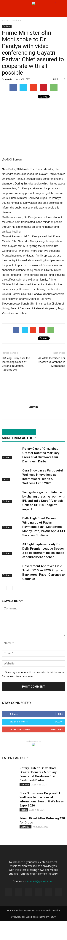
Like (60, 713)
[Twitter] (38, 891)
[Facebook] (18, 891)
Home (5, 20)
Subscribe (57, 729)
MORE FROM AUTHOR (19, 438)
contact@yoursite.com (40, 881)
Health (6, 479)
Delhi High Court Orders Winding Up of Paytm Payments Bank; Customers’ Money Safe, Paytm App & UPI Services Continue (43, 526)
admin (8, 79)
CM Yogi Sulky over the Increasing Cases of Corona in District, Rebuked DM (16, 363)
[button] (62, 12)
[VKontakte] (58, 891)
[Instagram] (28, 891)
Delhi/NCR (25, 827)
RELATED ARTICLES (17, 432)
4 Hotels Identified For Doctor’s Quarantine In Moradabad (51, 362)
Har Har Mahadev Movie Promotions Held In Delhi (33, 910)
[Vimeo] (48, 891)
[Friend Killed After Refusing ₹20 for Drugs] (9, 823)
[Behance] (8, 891)
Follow (58, 721)
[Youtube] (34, 414)
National (6, 26)
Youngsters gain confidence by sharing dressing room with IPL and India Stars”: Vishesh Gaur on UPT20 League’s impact (43, 500)
